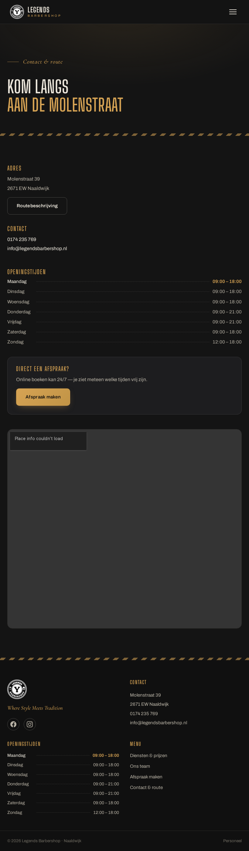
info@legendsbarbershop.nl (37, 248)
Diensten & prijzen (148, 755)
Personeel (232, 841)
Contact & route (146, 787)
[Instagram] (30, 724)
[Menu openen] (233, 12)
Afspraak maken (43, 396)
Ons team (140, 766)
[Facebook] (13, 724)
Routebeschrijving (37, 205)
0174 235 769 (21, 239)
